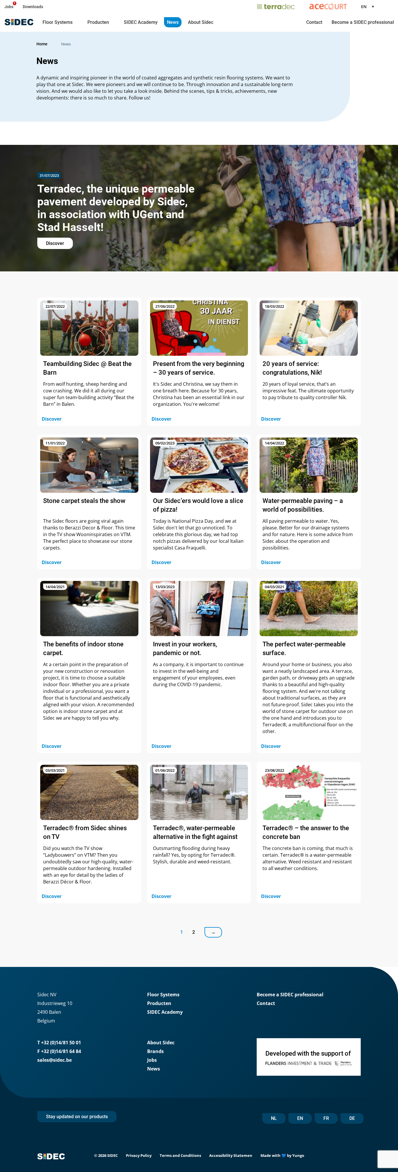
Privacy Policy (139, 1155)
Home (41, 44)
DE (352, 1118)
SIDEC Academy (141, 22)
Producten (98, 22)
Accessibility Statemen (230, 1155)
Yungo (298, 1155)
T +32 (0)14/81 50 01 (59, 1042)
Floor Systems (58, 22)
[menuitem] (369, 6)
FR (326, 1118)
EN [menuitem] (364, 6)
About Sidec (200, 22)
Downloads (33, 6)
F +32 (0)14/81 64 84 (59, 1051)
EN (300, 1118)
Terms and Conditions (180, 1155)
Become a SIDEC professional (363, 22)
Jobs (8, 6)
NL (274, 1118)
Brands (155, 1051)
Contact (314, 22)
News (173, 22)
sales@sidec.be (54, 1060)
